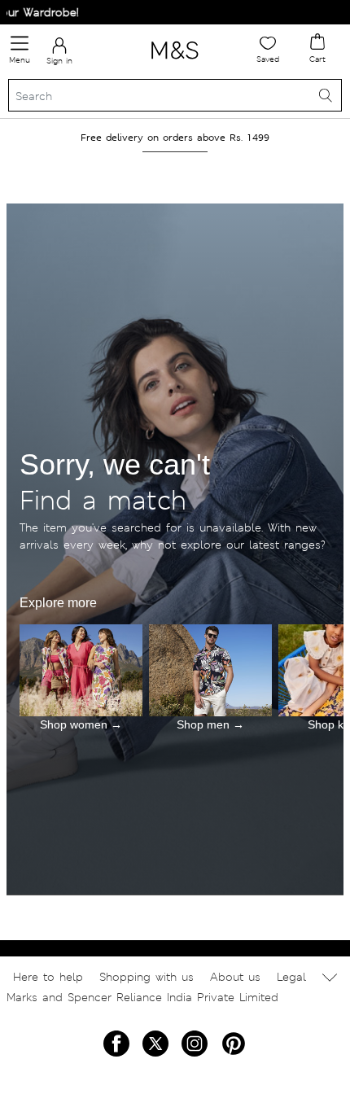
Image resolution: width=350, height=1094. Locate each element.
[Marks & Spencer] (174, 62)
